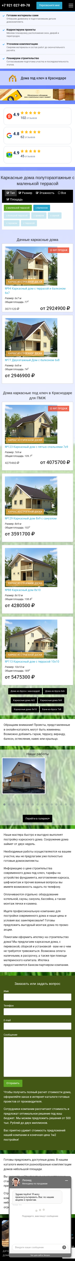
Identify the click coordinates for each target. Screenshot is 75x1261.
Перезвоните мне (49, 5)
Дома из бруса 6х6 (55, 691)
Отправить (12, 1083)
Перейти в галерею (37, 818)
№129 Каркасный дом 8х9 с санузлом (31, 518)
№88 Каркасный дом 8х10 (23, 590)
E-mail (7, 1020)
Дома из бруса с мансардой (25, 691)
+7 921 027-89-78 (16, 5)
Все (63, 193)
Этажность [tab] (46, 193)
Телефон (9, 1005)
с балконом (42, 208)
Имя (6, 991)
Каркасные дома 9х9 (51, 700)
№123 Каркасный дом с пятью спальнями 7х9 (36, 447)
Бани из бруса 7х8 (51, 709)
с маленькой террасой (17, 208)
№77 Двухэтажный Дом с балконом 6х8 (32, 360)
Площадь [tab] (16, 199)
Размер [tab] (26, 193)
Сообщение (10, 1034)
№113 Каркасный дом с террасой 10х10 (32, 661)
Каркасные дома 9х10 (25, 709)
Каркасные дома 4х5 (24, 700)
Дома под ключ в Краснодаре (43, 78)
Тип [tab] (12, 193)
